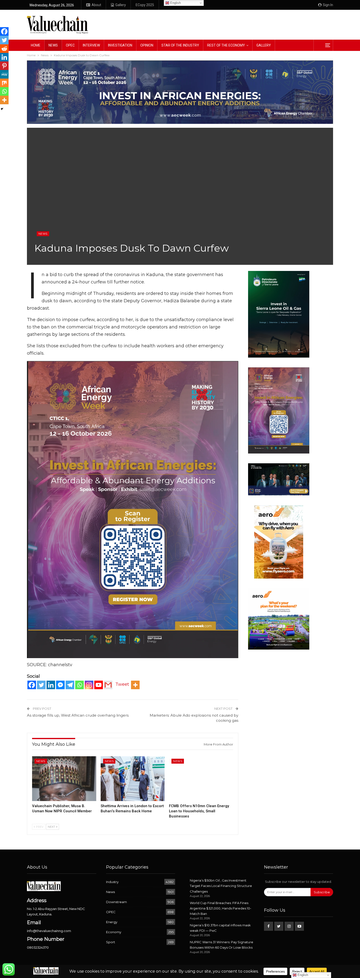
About (96, 5)
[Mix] (4, 83)
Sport (110, 942)
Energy (111, 922)
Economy (113, 932)
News (53, 45)
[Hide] (2, 109)
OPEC (70, 45)
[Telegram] (70, 685)
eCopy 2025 (145, 5)
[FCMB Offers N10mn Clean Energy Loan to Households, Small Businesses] (201, 778)
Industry (112, 882)
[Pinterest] (4, 65)
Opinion (146, 45)
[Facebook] (31, 685)
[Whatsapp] (79, 685)
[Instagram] (89, 685)
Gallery (120, 5)
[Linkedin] (51, 685)
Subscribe (322, 892)
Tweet (122, 684)
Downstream (116, 902)
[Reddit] (4, 48)
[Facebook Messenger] (60, 685)
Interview (91, 45)
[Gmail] (108, 685)
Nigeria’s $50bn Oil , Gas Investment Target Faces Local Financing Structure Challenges (221, 885)
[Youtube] (98, 685)
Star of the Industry (180, 45)
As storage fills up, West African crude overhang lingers (78, 715)
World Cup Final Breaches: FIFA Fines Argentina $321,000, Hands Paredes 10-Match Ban (220, 908)
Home (35, 45)
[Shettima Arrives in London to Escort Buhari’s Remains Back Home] (133, 778)
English (175, 3)
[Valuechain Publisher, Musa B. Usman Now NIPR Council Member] (64, 778)
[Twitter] (41, 685)
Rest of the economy (226, 45)
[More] (135, 685)
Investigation (120, 45)
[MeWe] (4, 74)
